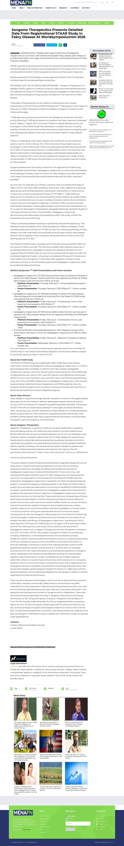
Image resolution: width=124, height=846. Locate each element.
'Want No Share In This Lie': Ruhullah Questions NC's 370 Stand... (76, 756)
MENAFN (15, 53)
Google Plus (103, 821)
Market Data (51, 8)
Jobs (41, 829)
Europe (26, 23)
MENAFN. (24, 842)
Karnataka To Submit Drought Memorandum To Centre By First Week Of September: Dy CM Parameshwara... (25, 757)
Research (63, 8)
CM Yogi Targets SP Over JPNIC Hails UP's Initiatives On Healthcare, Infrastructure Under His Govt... (25, 725)
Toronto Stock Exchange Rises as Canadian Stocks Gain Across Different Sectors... (102, 146)
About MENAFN (45, 827)
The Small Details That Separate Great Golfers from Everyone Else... (100, 142)
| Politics (60, 23)
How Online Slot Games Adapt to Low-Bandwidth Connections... (100, 130)
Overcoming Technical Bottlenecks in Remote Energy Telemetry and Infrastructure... (100, 136)
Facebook (102, 816)
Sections (85, 8)
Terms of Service (45, 816)
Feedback (43, 832)
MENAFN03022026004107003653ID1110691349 (32, 647)
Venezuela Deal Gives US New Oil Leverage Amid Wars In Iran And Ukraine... (51, 756)
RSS (100, 829)
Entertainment (91, 23)
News (21, 8)
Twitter (101, 819)
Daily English (71, 816)
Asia (43, 23)
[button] (107, 2)
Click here (26, 829)
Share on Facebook (39, 45)
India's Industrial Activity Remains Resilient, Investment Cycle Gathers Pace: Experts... (76, 788)
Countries (74, 8)
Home (14, 8)
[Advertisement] (63, 15)
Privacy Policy (44, 819)
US (15, 23)
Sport (105, 23)
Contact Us (43, 821)
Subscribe (70, 829)
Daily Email (102, 824)
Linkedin (102, 827)
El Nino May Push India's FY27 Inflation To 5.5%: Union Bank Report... (50, 788)
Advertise (43, 824)
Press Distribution (34, 8)
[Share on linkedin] (65, 45)
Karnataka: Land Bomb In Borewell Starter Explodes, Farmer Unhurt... (49, 724)
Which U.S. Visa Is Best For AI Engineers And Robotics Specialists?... (106, 90)
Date (13, 44)
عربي (102, 2)
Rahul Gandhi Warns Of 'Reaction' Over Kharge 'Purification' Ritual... (74, 724)
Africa (51, 23)
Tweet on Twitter (51, 45)
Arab (35, 23)
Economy (72, 23)
